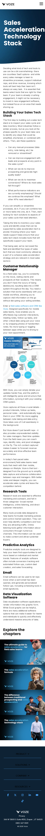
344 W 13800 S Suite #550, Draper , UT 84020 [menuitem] (23, 819)
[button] (41, 3)
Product (21, 754)
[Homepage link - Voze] (22, 812)
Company (21, 775)
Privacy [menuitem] (22, 816)
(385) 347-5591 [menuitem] (22, 823)
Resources (21, 786)
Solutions (21, 765)
